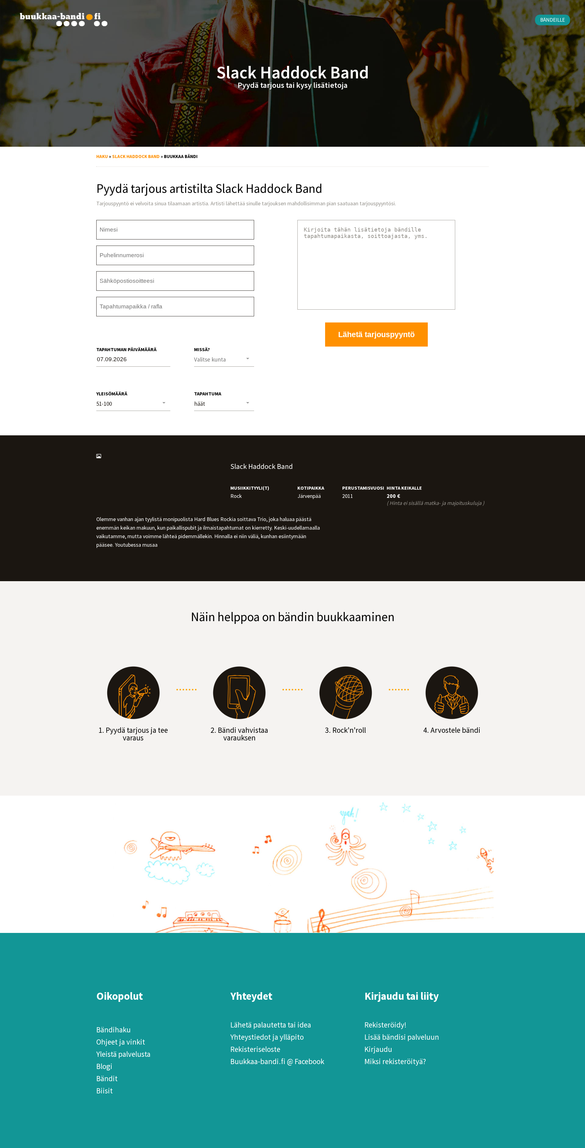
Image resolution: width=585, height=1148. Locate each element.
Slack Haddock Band (136, 156)
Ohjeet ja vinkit (120, 1042)
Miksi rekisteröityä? (395, 1061)
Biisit (104, 1091)
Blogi (104, 1066)
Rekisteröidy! (385, 1025)
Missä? (202, 349)
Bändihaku (113, 1030)
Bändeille (552, 19)
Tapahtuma (207, 393)
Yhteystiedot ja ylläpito (267, 1037)
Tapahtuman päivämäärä (126, 349)
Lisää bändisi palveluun (401, 1037)
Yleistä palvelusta (123, 1054)
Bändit (107, 1078)
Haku (102, 156)
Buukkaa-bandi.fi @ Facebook (277, 1061)
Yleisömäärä (111, 393)
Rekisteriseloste (255, 1049)
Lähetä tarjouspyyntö (376, 334)
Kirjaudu (378, 1049)
